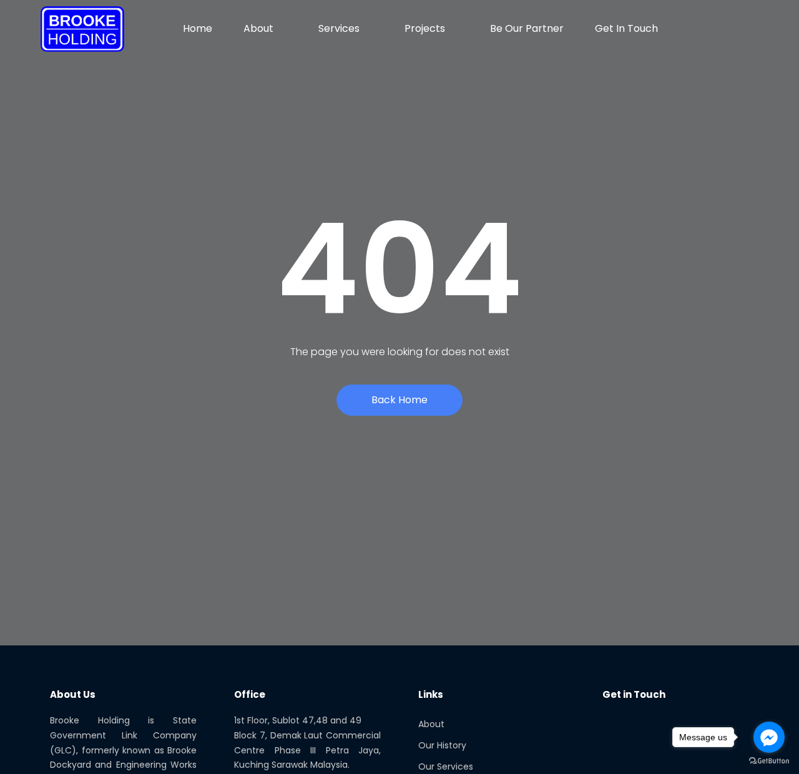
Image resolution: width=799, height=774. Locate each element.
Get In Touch (626, 28)
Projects (424, 28)
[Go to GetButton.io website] (769, 761)
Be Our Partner (527, 28)
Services (339, 28)
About (258, 28)
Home (197, 28)
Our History (442, 745)
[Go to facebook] (769, 737)
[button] (751, 28)
